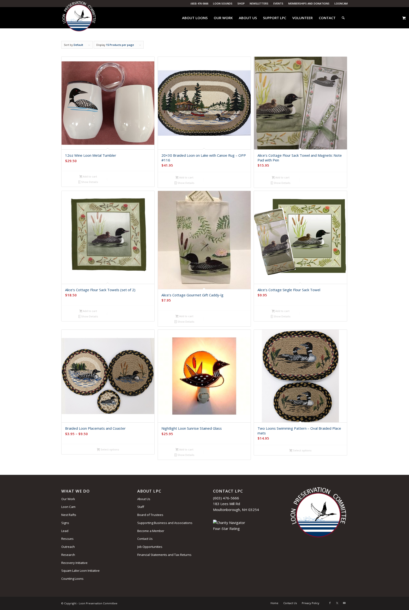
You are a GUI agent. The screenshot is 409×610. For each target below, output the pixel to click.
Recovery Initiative (74, 563)
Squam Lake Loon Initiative (80, 570)
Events (278, 3)
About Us (143, 499)
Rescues (67, 538)
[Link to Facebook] (329, 602)
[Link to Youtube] (344, 602)
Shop (241, 3)
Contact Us (145, 538)
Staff (140, 507)
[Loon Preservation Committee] (79, 17)
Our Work (68, 499)
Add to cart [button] (89, 176)
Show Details (89, 182)
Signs (65, 523)
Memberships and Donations (308, 3)
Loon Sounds (222, 3)
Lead (64, 531)
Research (68, 555)
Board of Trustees (150, 515)
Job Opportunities (149, 547)
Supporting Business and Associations (164, 523)
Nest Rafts (68, 515)
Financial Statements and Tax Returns (164, 555)
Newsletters (259, 3)
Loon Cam (68, 507)
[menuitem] (223, 3)
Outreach (68, 547)
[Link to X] (337, 602)
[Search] (343, 17)
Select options (109, 449)
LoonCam (341, 3)
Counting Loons (72, 578)
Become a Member (150, 531)
